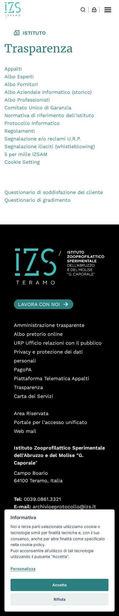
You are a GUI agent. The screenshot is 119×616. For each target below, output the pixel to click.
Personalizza (23, 568)
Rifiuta (60, 599)
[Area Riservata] (94, 9)
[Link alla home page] (12, 10)
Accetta (59, 585)
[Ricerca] (83, 9)
